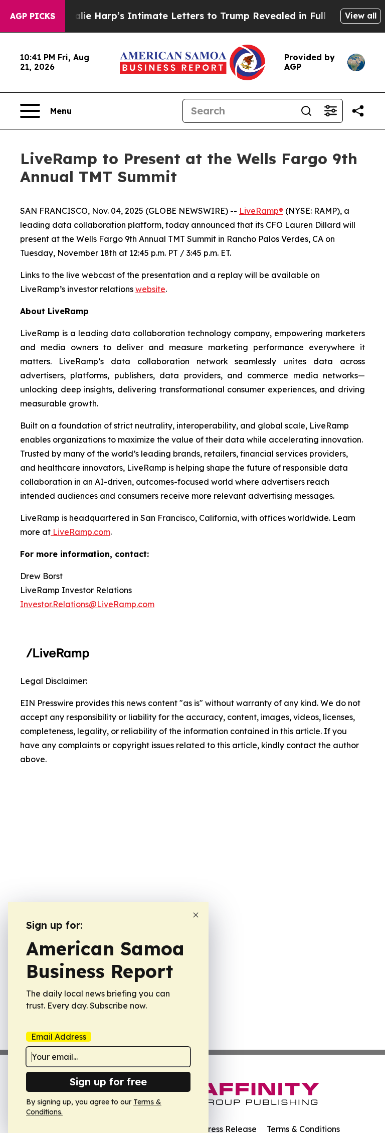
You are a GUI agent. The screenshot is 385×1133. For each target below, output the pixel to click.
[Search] (306, 110)
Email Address (58, 1037)
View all (360, 16)
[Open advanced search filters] (330, 110)
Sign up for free (108, 1081)
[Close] (196, 915)
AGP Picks (32, 16)
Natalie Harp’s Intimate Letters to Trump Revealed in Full (191, 16)
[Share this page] (358, 111)
